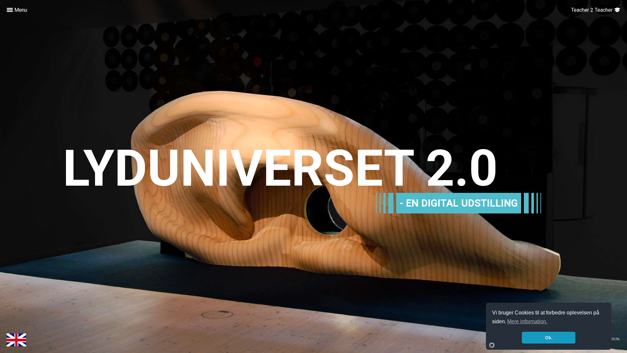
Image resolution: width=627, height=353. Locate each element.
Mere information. (527, 321)
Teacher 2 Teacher (592, 10)
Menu (20, 10)
